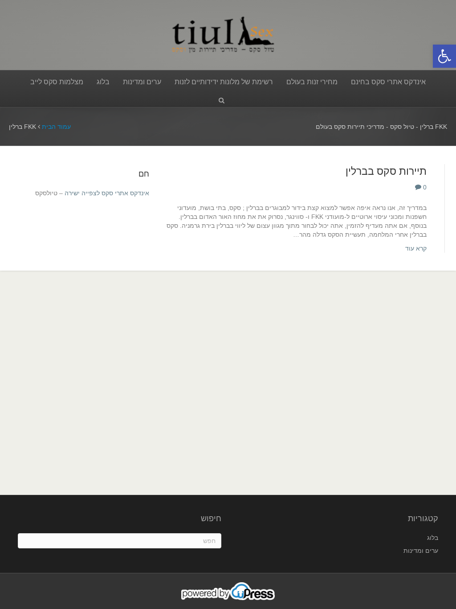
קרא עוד (416, 248)
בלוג (103, 82)
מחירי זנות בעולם (312, 82)
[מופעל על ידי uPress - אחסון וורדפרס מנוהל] (228, 591)
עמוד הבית (56, 126)
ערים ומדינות (142, 82)
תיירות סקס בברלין (386, 171)
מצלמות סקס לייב (56, 82)
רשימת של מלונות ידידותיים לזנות (224, 82)
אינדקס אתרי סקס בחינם (388, 82)
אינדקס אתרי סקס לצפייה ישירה (107, 193)
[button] (444, 56)
